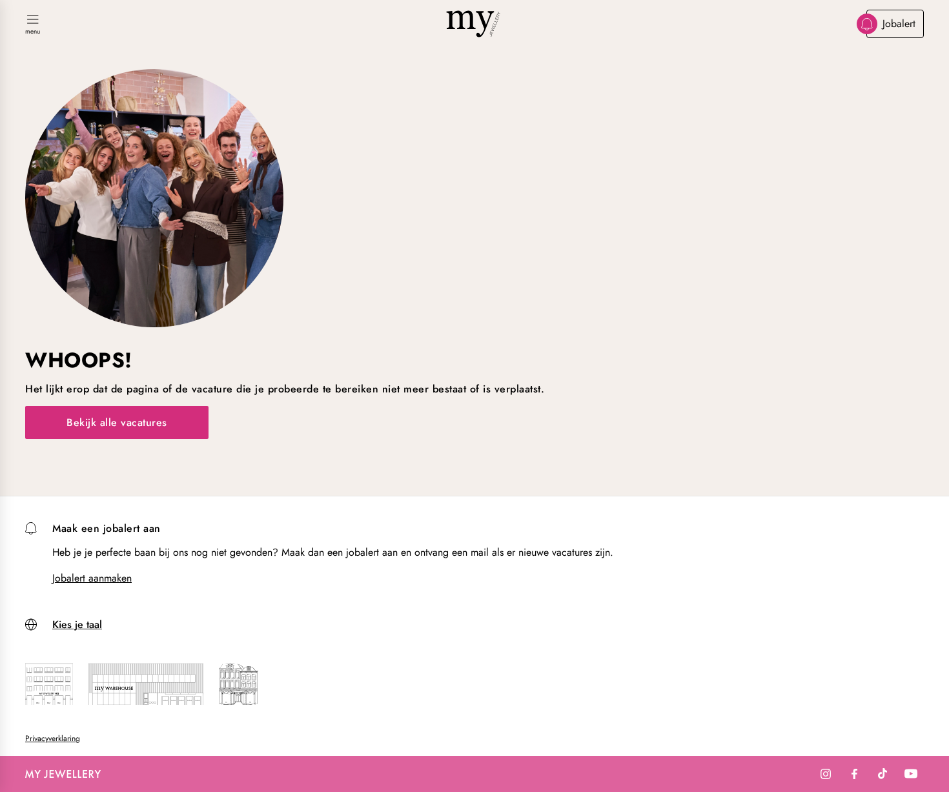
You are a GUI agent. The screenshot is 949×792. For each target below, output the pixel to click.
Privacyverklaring (52, 738)
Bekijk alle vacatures (116, 422)
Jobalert (899, 23)
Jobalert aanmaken (92, 578)
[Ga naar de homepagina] (474, 24)
